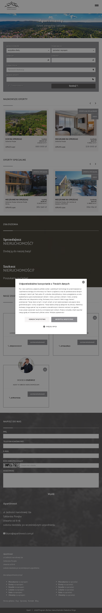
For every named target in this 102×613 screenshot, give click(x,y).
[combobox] (83, 282)
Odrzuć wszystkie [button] (37, 319)
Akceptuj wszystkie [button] (64, 319)
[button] (51, 326)
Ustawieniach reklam (51, 310)
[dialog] (51, 306)
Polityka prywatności (57, 312)
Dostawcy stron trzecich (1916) (53, 299)
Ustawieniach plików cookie (39, 312)
